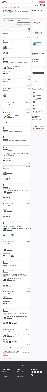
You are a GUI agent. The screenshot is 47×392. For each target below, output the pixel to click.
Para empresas (42, 1)
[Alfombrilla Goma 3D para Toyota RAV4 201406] (7, 217)
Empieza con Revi (5, 355)
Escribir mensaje (36, 59)
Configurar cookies (20, 376)
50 (21, 347)
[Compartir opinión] (27, 37)
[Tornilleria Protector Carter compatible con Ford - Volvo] (5, 47)
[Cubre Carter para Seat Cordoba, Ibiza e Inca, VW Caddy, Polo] (12, 323)
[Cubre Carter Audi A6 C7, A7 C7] (5, 117)
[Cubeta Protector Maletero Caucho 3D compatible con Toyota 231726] (4, 217)
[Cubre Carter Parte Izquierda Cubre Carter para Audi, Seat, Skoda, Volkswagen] (10, 235)
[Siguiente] (24, 347)
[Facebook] (33, 63)
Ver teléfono (35, 57)
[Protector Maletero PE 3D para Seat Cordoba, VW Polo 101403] (7, 323)
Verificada (12, 31)
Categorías (5, 7)
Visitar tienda (36, 61)
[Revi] (4, 2)
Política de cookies (20, 371)
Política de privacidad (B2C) (21, 374)
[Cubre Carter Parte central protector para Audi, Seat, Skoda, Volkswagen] (4, 235)
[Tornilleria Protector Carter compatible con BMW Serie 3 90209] (5, 155)
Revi (2, 7)
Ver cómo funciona (11, 355)
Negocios (20, 1)
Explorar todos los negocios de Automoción (38, 130)
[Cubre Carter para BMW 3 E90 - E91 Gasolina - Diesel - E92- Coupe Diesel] (10, 160)
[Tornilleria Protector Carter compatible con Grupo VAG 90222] (4, 323)
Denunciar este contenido (7, 358)
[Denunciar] (29, 37)
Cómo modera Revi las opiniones (22, 378)
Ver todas (8, 193)
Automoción (10, 7)
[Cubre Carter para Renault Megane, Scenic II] (5, 280)
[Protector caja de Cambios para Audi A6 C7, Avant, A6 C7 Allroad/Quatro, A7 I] (4, 122)
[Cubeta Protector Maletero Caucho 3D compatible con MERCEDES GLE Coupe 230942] (5, 95)
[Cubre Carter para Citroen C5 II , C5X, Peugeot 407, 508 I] (5, 318)
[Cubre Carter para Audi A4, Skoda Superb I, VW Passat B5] (4, 179)
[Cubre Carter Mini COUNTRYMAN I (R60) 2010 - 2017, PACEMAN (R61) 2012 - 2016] (4, 160)
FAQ (2, 374)
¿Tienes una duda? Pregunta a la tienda (23, 23)
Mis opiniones (32, 1)
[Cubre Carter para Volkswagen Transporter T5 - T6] (5, 211)
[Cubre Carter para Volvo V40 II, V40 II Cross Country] (4, 53)
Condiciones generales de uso (21, 373)
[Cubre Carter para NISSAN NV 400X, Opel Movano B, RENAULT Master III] (4, 285)
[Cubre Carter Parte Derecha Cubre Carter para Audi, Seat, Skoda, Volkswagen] (7, 235)
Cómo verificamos (26, 1)
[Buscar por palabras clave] (29, 29)
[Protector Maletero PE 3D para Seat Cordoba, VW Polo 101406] (10, 323)
